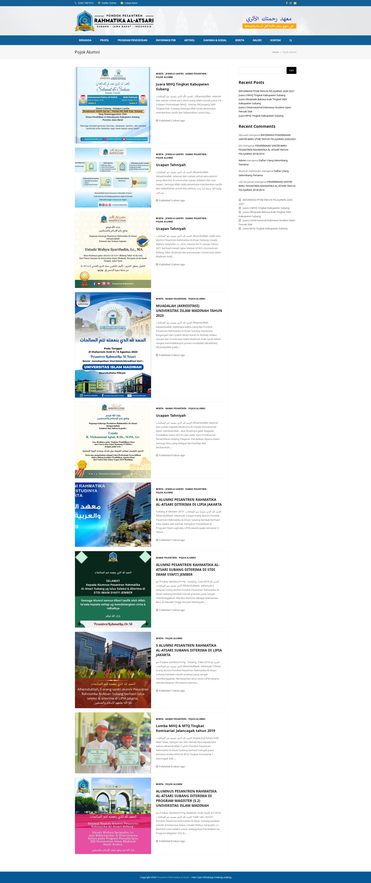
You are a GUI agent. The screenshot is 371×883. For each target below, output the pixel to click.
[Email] (295, 3)
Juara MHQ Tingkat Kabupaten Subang (261, 115)
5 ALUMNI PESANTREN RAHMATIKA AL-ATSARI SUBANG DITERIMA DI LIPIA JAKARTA (189, 650)
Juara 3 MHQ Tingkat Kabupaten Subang (262, 95)
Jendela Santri (174, 73)
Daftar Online (109, 3)
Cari (291, 70)
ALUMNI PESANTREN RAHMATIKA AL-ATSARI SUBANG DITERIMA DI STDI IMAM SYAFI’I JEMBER (188, 569)
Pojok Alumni (164, 77)
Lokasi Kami (131, 3)
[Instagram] (290, 3)
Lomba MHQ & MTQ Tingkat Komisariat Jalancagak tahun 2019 (185, 728)
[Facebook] (287, 3)
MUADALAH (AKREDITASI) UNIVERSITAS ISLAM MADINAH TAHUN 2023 (189, 310)
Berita (159, 73)
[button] (290, 40)
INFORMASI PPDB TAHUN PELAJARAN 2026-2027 (266, 91)
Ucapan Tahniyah (171, 164)
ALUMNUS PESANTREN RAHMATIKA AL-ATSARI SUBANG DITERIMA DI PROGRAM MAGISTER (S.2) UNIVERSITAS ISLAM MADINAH (186, 798)
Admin (242, 160)
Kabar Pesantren (196, 73)
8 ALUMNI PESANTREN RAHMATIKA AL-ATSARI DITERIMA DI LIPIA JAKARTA (189, 502)
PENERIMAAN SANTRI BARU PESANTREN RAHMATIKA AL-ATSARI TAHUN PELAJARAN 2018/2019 (263, 149)
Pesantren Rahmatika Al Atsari (173, 877)
